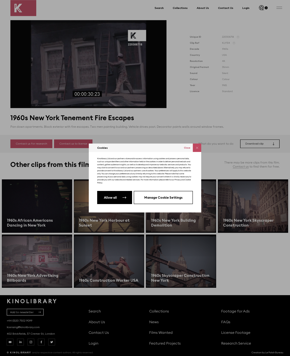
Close (187, 147)
